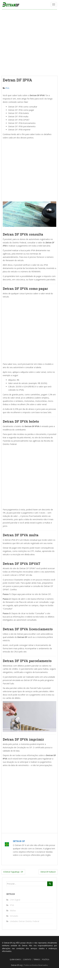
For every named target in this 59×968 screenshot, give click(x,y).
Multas (13, 910)
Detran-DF (19, 841)
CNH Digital (15, 899)
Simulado (14, 916)
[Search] (50, 883)
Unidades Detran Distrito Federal (24, 921)
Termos (36, 959)
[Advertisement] (29, 42)
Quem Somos (15, 959)
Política (45, 959)
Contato (27, 959)
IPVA (7, 88)
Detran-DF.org (16, 965)
